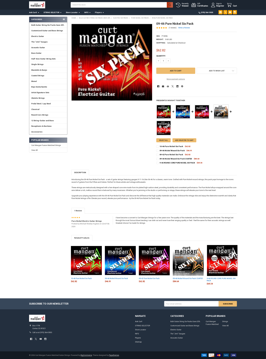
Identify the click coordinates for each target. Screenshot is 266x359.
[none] (111, 62)
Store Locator (72, 12)
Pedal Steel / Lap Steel (41, 104)
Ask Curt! (33, 12)
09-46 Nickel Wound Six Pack (172, 151)
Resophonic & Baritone (41, 126)
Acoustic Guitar (38, 48)
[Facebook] (220, 12)
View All (34, 150)
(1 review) (173, 28)
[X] (225, 12)
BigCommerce (86, 355)
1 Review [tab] (78, 211)
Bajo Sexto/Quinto (39, 87)
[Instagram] (235, 12)
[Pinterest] (182, 86)
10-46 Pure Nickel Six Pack (171, 146)
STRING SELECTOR (51, 12)
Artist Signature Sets (40, 92)
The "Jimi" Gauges (39, 42)
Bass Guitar (36, 53)
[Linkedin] (177, 86)
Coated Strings (37, 76)
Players (98, 12)
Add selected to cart (184, 140)
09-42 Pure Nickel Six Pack (171, 155)
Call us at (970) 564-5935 (42, 332)
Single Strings (37, 64)
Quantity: (161, 56)
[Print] (168, 86)
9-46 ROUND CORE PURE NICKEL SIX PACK (177, 163)
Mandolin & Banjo (39, 70)
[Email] (163, 86)
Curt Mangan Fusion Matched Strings (46, 145)
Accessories (36, 132)
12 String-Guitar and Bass (42, 121)
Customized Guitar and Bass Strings (47, 31)
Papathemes (114, 355)
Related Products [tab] (81, 238)
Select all (163, 140)
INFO (86, 12)
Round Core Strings (39, 115)
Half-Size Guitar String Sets (43, 59)
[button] (217, 71)
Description (80, 172)
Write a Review (184, 28)
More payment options (176, 79)
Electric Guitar (37, 36)
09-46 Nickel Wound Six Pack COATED (176, 159)
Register (220, 6)
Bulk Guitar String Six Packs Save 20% (47, 25)
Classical (35, 109)
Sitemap (138, 342)
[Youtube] (230, 12)
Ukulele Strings (38, 98)
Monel (34, 81)
